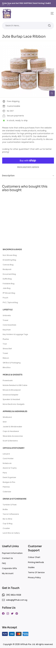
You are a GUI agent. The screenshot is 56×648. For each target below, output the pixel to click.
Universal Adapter (10, 395)
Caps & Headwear (11, 431)
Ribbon (6, 358)
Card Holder (8, 458)
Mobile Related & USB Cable (15, 385)
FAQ (4, 563)
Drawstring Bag (9, 260)
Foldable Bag (8, 283)
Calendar (7, 491)
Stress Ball (7, 348)
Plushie (6, 339)
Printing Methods (36, 562)
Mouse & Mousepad (12, 390)
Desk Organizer (9, 477)
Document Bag (9, 274)
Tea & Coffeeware (11, 514)
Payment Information (12, 553)
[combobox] (28, 25)
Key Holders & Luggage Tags (15, 334)
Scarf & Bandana (10, 441)
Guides (31, 567)
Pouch (5, 297)
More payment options (28, 166)
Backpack (7, 269)
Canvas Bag (8, 264)
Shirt (5, 422)
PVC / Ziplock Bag (10, 302)
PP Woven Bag (9, 293)
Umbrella (7, 315)
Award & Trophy (10, 468)
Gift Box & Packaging (12, 363)
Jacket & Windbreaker (12, 426)
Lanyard (6, 454)
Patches (6, 487)
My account (7, 573)
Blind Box (6, 367)
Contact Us (7, 558)
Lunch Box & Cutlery (11, 533)
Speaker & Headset (11, 399)
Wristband (7, 417)
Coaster (6, 528)
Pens (5, 473)
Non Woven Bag (10, 255)
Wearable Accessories (13, 436)
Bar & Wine (7, 519)
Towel (5, 353)
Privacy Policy (34, 577)
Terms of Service (36, 572)
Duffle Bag (7, 279)
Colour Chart (34, 557)
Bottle (5, 509)
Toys (5, 344)
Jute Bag (6, 288)
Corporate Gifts (9, 568)
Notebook (7, 463)
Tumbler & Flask (9, 504)
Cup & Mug (7, 523)
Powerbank (8, 380)
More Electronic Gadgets (13, 404)
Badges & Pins (9, 482)
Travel (5, 320)
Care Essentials (9, 325)
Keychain (7, 330)
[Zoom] (52, 93)
